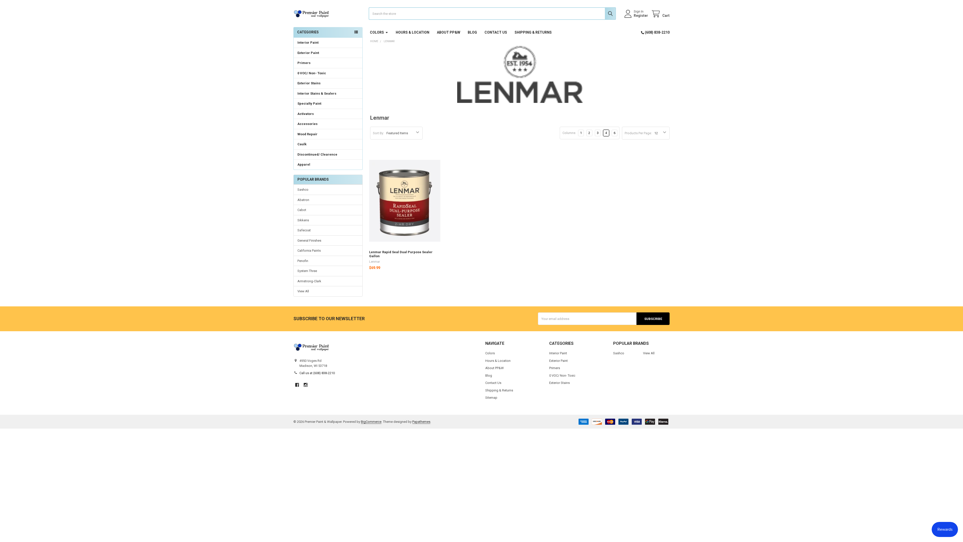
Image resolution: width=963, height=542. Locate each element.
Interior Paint (307, 42)
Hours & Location (412, 32)
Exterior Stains (308, 83)
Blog (472, 32)
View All (303, 291)
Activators (305, 114)
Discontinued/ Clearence (317, 154)
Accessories (307, 124)
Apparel (303, 164)
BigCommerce (371, 422)
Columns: (569, 133)
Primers (303, 63)
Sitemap (491, 397)
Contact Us (496, 32)
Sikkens (303, 220)
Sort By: (378, 133)
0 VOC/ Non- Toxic (311, 73)
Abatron (303, 200)
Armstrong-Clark (309, 281)
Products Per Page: (638, 133)
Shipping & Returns (533, 32)
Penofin (302, 261)
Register (641, 16)
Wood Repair (307, 134)
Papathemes (421, 422)
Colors (377, 32)
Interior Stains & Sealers (316, 93)
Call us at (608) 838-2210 (317, 373)
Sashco (302, 189)
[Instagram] (305, 384)
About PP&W (448, 32)
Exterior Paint (308, 53)
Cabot (301, 210)
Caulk (301, 144)
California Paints (309, 250)
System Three (307, 271)
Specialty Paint (309, 103)
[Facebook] (297, 384)
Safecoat (304, 230)
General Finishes (309, 240)
